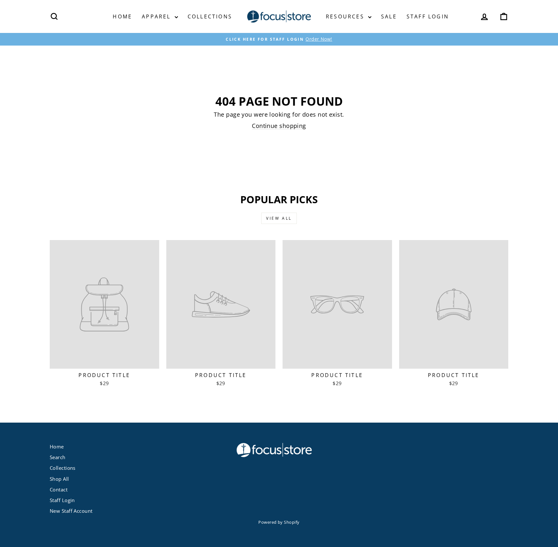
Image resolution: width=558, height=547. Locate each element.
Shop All (59, 479)
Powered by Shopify (278, 522)
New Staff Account (71, 511)
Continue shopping (279, 126)
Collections (210, 16)
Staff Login (428, 16)
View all (279, 218)
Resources (346, 16)
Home (122, 16)
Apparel (157, 16)
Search (58, 457)
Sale (389, 16)
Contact (58, 489)
